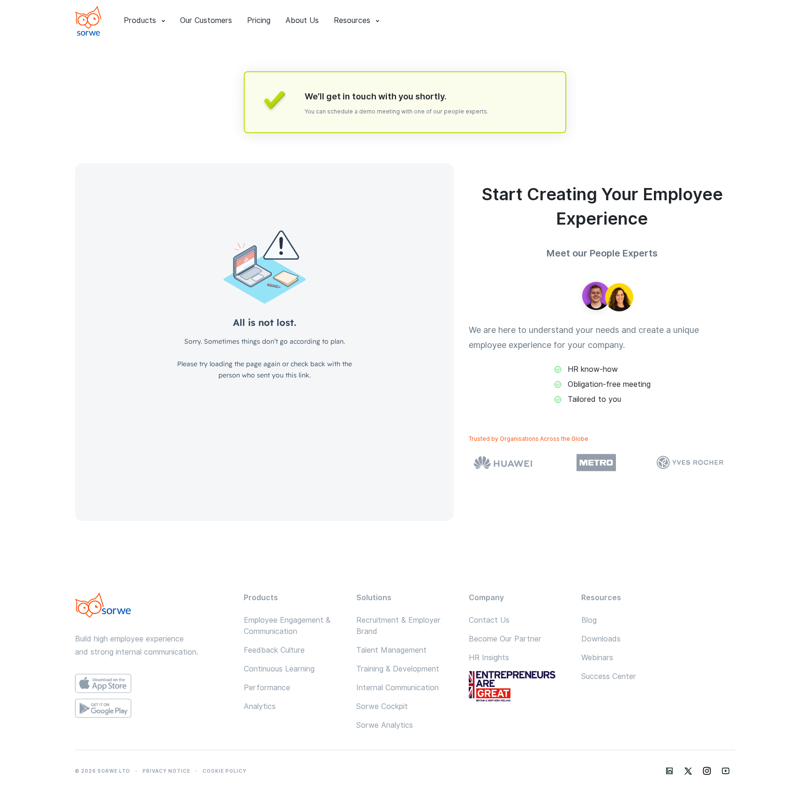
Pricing (258, 20)
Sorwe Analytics (384, 725)
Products (140, 20)
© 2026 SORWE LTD (102, 771)
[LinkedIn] (669, 770)
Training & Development (397, 668)
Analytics (260, 706)
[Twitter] (688, 770)
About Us (302, 20)
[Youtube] (725, 770)
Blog (589, 620)
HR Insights (489, 657)
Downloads (601, 638)
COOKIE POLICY (224, 771)
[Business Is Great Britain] (517, 687)
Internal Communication (397, 687)
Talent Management (391, 650)
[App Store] (152, 683)
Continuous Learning (279, 668)
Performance (267, 687)
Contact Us (489, 620)
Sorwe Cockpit (382, 706)
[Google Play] (152, 708)
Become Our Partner (505, 638)
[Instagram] (707, 770)
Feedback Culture (274, 650)
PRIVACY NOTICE (166, 771)
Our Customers (206, 20)
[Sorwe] (88, 21)
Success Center (608, 676)
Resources (352, 20)
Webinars (597, 657)
